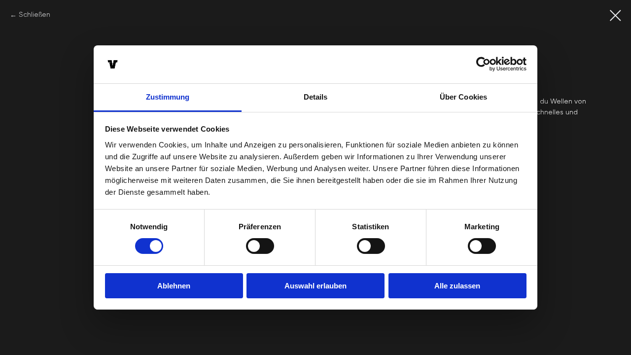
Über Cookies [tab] (463, 97)
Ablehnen (173, 286)
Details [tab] (316, 97)
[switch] (260, 246)
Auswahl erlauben (315, 286)
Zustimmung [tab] (168, 97)
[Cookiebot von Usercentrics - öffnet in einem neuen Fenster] (483, 64)
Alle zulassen (457, 286)
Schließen (34, 14)
